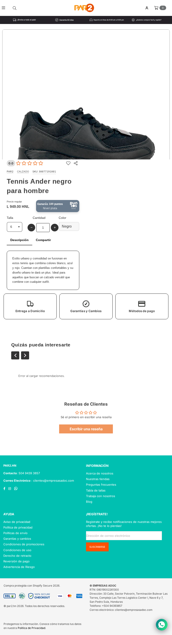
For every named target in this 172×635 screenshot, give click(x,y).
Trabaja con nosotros (100, 496)
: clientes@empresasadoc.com (52, 480)
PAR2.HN (9, 465)
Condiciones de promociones (23, 544)
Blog (89, 501)
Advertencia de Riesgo (19, 567)
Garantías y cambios (17, 538)
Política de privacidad (17, 527)
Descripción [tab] (19, 240)
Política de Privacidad (31, 628)
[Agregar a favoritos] (68, 163)
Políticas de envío (15, 533)
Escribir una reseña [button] (86, 429)
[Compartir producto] (75, 163)
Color (62, 218)
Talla (10, 218)
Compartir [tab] (43, 240)
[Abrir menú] (5, 7)
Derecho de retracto (17, 555)
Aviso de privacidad (16, 522)
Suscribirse (97, 546)
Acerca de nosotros (99, 473)
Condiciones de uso (17, 550)
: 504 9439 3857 (28, 473)
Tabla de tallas (95, 490)
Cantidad (39, 218)
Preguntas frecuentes (101, 484)
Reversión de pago (16, 561)
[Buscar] (15, 8)
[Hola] (146, 8)
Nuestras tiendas (98, 479)
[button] (30, 306)
